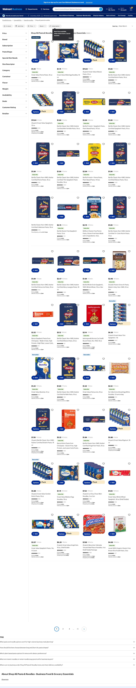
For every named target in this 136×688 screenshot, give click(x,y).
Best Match (123, 26)
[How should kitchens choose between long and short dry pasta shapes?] (134, 647)
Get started (89, 2)
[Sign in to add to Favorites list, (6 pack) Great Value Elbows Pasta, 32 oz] (103, 41)
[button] (110, 9)
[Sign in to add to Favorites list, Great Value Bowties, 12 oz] (52, 358)
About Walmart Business (66, 15)
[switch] (7, 26)
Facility (130, 15)
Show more (5, 679)
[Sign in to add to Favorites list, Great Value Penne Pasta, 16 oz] (52, 41)
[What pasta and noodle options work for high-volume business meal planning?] (134, 641)
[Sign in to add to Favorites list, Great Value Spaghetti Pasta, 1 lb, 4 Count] (52, 514)
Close (70, 38)
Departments (32, 9)
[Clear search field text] (98, 9)
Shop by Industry (98, 15)
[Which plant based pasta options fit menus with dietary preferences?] (134, 653)
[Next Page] (84, 629)
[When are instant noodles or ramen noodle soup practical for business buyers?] (134, 659)
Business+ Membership (83, 15)
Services (46, 9)
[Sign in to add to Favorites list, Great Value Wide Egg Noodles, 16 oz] (78, 41)
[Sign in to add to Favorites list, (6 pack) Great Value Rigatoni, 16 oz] (129, 409)
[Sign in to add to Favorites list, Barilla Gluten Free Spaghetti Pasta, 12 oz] (78, 197)
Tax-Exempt (121, 15)
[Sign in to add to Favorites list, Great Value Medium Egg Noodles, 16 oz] (78, 463)
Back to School (110, 15)
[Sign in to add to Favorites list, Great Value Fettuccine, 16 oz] (103, 358)
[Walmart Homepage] (12, 9)
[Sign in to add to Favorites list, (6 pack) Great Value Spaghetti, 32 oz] (52, 92)
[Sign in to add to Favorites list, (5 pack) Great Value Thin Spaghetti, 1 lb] (129, 305)
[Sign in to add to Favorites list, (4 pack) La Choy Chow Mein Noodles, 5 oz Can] (103, 463)
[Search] (100, 9)
